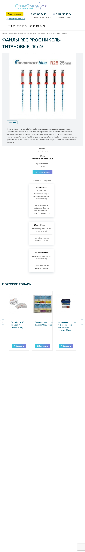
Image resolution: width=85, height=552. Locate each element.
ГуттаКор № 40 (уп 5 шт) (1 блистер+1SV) (17, 324)
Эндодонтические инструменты (57, 33)
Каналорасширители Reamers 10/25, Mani (44, 323)
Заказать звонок (14, 14)
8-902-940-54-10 (38, 14)
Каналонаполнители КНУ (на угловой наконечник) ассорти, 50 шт (67, 326)
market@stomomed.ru (17, 19)
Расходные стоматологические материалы (22, 33)
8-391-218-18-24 (63, 14)
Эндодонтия (41, 33)
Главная (5, 33)
